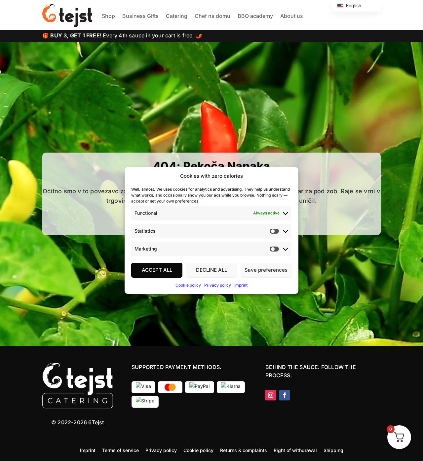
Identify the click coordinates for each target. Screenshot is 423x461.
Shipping (333, 450)
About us (291, 16)
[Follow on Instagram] (270, 395)
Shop (108, 16)
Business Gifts (140, 16)
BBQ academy (255, 16)
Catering (176, 16)
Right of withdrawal (295, 450)
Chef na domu (212, 16)
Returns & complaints (243, 450)
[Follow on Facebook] (284, 395)
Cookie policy (188, 285)
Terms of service (120, 450)
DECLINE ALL (211, 270)
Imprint (241, 285)
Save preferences (266, 270)
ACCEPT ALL (157, 270)
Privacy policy (217, 285)
